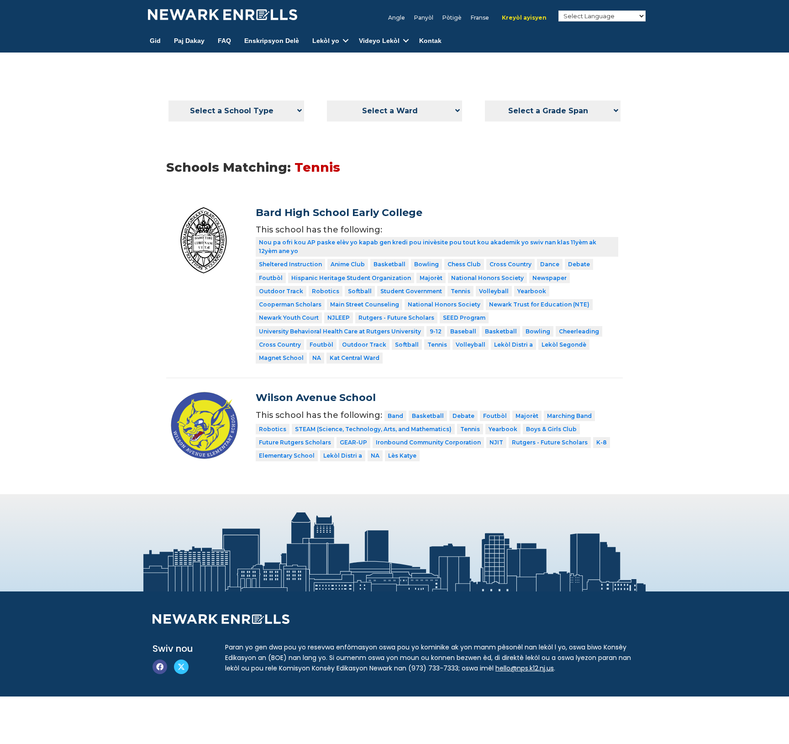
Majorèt (431, 277)
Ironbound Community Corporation (428, 442)
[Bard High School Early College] (204, 213)
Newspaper (549, 277)
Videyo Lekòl (379, 40)
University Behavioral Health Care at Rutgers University (340, 331)
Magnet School (281, 357)
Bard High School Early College (339, 212)
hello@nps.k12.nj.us (524, 668)
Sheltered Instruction (290, 264)
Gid (155, 40)
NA (316, 357)
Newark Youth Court (289, 317)
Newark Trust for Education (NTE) (539, 304)
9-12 (436, 331)
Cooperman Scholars (290, 304)
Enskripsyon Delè (271, 40)
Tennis (460, 291)
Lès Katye (402, 455)
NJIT (496, 442)
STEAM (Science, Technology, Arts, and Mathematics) (373, 429)
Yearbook (531, 291)
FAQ (224, 40)
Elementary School (287, 455)
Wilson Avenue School (316, 397)
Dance (549, 264)
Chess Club (464, 264)
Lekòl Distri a (513, 344)
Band (395, 415)
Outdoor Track (281, 291)
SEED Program (464, 317)
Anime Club (348, 264)
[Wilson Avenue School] (204, 398)
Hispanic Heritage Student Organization (351, 277)
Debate (579, 264)
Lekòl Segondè (564, 344)
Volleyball (494, 291)
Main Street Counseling (364, 304)
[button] (345, 41)
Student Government (411, 291)
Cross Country (510, 264)
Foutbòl (271, 277)
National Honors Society (487, 277)
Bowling (426, 264)
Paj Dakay (189, 40)
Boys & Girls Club (551, 429)
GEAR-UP (353, 442)
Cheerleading (579, 331)
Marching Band (569, 415)
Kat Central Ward (354, 357)
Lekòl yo (325, 40)
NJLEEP (338, 317)
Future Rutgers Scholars (295, 442)
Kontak (430, 40)
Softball (360, 291)
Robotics (325, 291)
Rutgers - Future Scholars (396, 317)
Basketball (389, 264)
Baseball (463, 331)
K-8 (601, 442)
